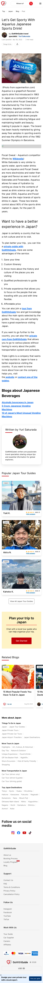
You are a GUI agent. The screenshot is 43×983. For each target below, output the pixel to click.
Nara (15, 798)
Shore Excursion (8, 761)
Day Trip (5, 750)
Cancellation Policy (12, 894)
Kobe (12, 808)
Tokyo (4, 791)
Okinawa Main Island (10, 801)
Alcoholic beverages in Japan (17, 402)
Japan (10, 11)
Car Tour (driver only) (11, 774)
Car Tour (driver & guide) (12, 778)
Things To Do (7, 44)
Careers (7, 941)
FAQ (5, 884)
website (9, 377)
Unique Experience (9, 754)
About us (7, 855)
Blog (17, 11)
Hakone (5, 794)
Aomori (5, 808)
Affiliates (7, 945)
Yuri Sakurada (24, 36)
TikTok (6, 919)
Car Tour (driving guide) (12, 781)
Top (3, 11)
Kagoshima (32, 801)
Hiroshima (28, 791)
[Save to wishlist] (39, 483)
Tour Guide (8, 934)
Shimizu (31, 805)
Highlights (6, 747)
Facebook (8, 912)
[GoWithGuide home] (3, 3)
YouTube (7, 916)
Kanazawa (14, 794)
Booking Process (11, 858)
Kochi (13, 805)
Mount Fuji (23, 798)
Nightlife (24, 757)
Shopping (6, 764)
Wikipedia (18, 158)
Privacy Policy (9, 891)
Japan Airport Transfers (12, 737)
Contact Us (8, 880)
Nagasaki (34, 794)
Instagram (8, 909)
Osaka (19, 791)
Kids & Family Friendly (27, 761)
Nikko (23, 801)
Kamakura (21, 805)
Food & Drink (25, 754)
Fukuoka (24, 794)
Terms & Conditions (12, 887)
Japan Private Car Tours (12, 734)
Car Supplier (9, 937)
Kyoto (11, 791)
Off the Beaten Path (10, 757)
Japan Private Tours (10, 730)
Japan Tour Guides (17, 727)
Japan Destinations (32, 737)
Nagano (5, 805)
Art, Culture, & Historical (22, 747)
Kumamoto (6, 798)
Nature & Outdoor (18, 750)
